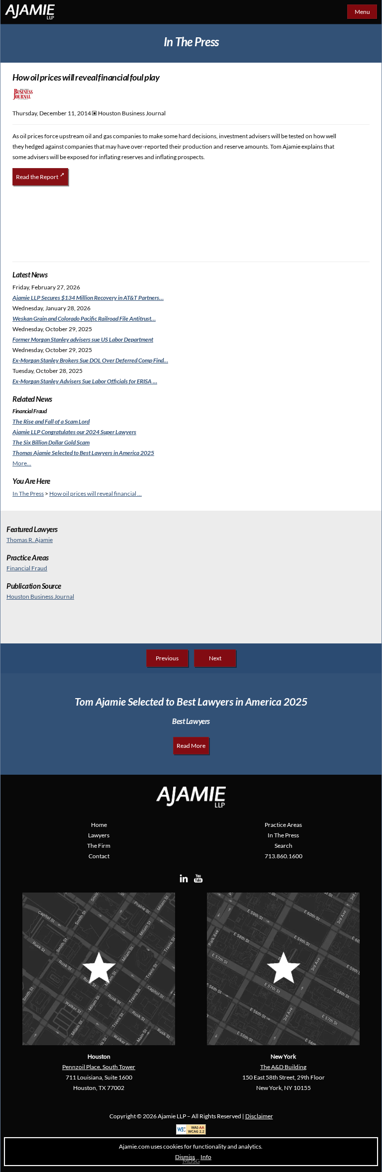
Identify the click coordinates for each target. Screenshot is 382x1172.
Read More (191, 745)
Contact (99, 856)
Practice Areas (283, 824)
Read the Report (37, 176)
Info (205, 1157)
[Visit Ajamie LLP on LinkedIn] (184, 881)
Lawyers (98, 835)
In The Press (28, 493)
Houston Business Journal (40, 596)
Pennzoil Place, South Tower (98, 1067)
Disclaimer (259, 1116)
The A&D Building (283, 1067)
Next (215, 658)
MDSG (191, 1161)
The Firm (98, 845)
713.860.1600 (283, 856)
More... (21, 463)
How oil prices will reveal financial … (95, 493)
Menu (362, 11)
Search (283, 845)
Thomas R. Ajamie (29, 539)
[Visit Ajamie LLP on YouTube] (198, 881)
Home (99, 824)
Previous (167, 658)
